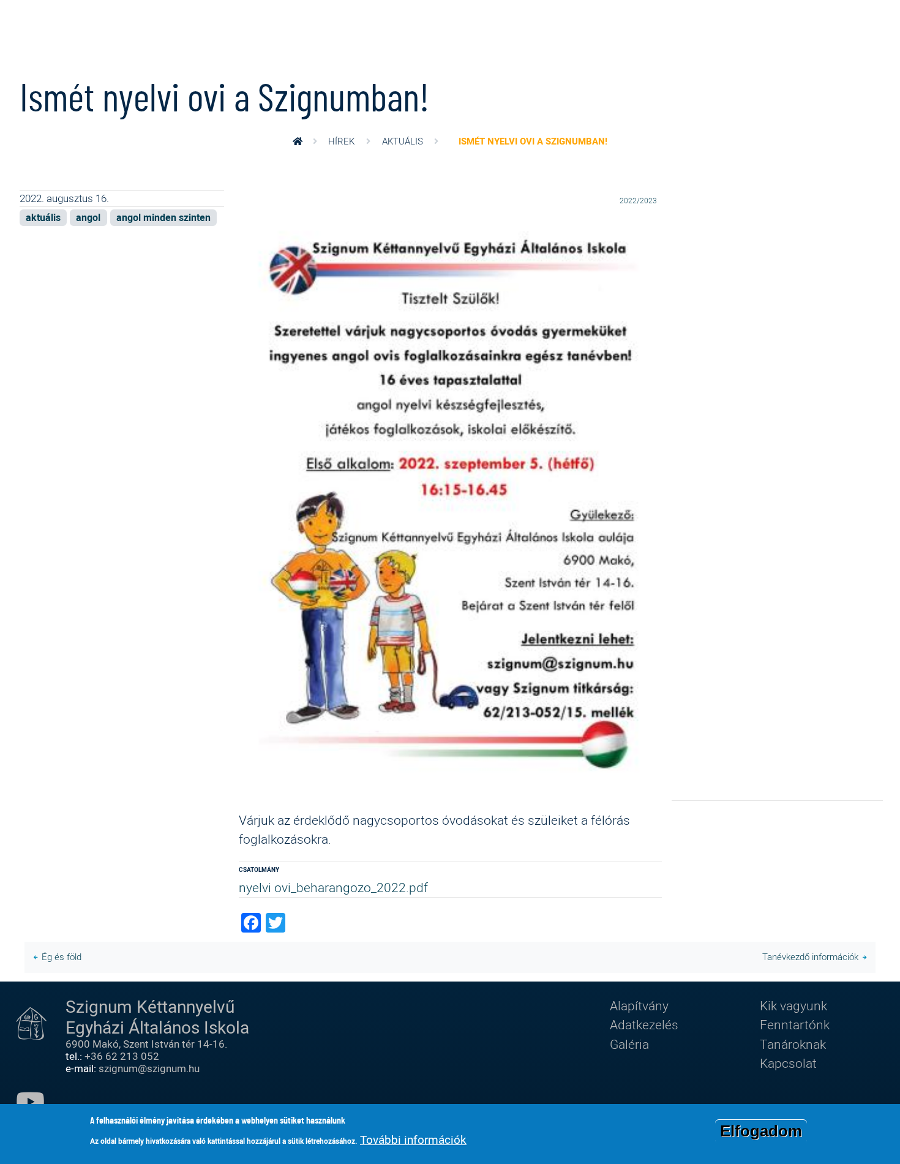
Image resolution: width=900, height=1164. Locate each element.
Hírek (341, 141)
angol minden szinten (163, 217)
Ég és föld (61, 957)
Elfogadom (761, 1131)
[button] (450, 509)
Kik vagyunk (793, 1005)
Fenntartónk (795, 1024)
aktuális (402, 141)
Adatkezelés (644, 1024)
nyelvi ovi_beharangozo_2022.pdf (333, 887)
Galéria (629, 1044)
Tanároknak (793, 1044)
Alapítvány (639, 1005)
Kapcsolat (788, 1063)
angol (88, 217)
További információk (413, 1139)
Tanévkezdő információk (810, 957)
